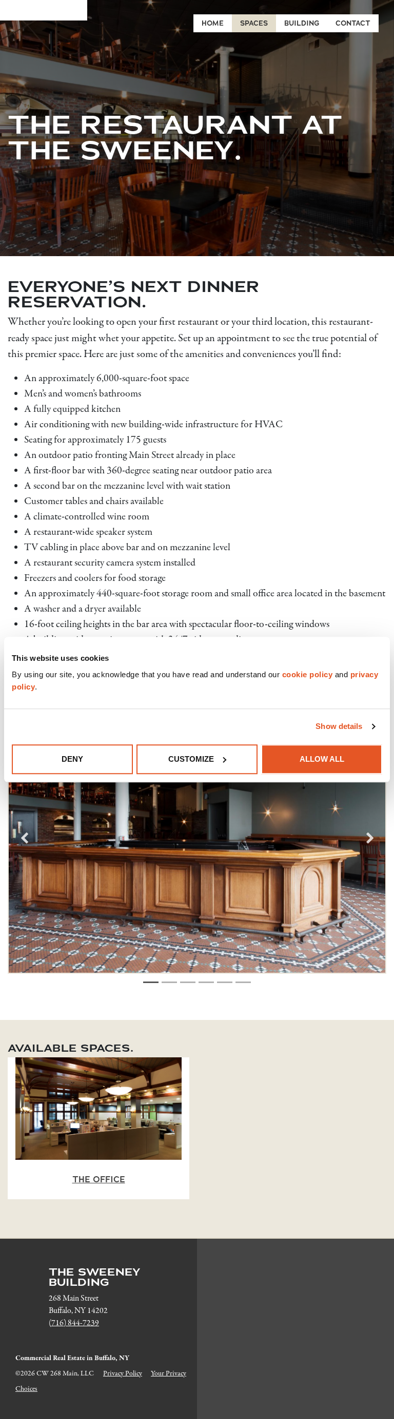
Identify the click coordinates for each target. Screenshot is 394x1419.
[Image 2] (169, 982)
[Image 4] (206, 982)
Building (301, 23)
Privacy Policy (122, 1374)
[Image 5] (224, 982)
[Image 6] (243, 982)
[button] (24, 838)
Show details (339, 726)
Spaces (254, 23)
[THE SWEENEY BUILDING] (43, 10)
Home (213, 23)
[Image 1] (151, 982)
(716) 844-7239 (74, 1323)
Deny (72, 759)
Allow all (322, 759)
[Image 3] (187, 982)
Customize (191, 759)
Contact (353, 23)
